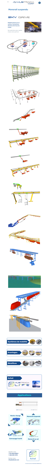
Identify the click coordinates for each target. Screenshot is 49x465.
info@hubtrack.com (14, 460)
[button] (37, 410)
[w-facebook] (39, 464)
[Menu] (39, 3)
